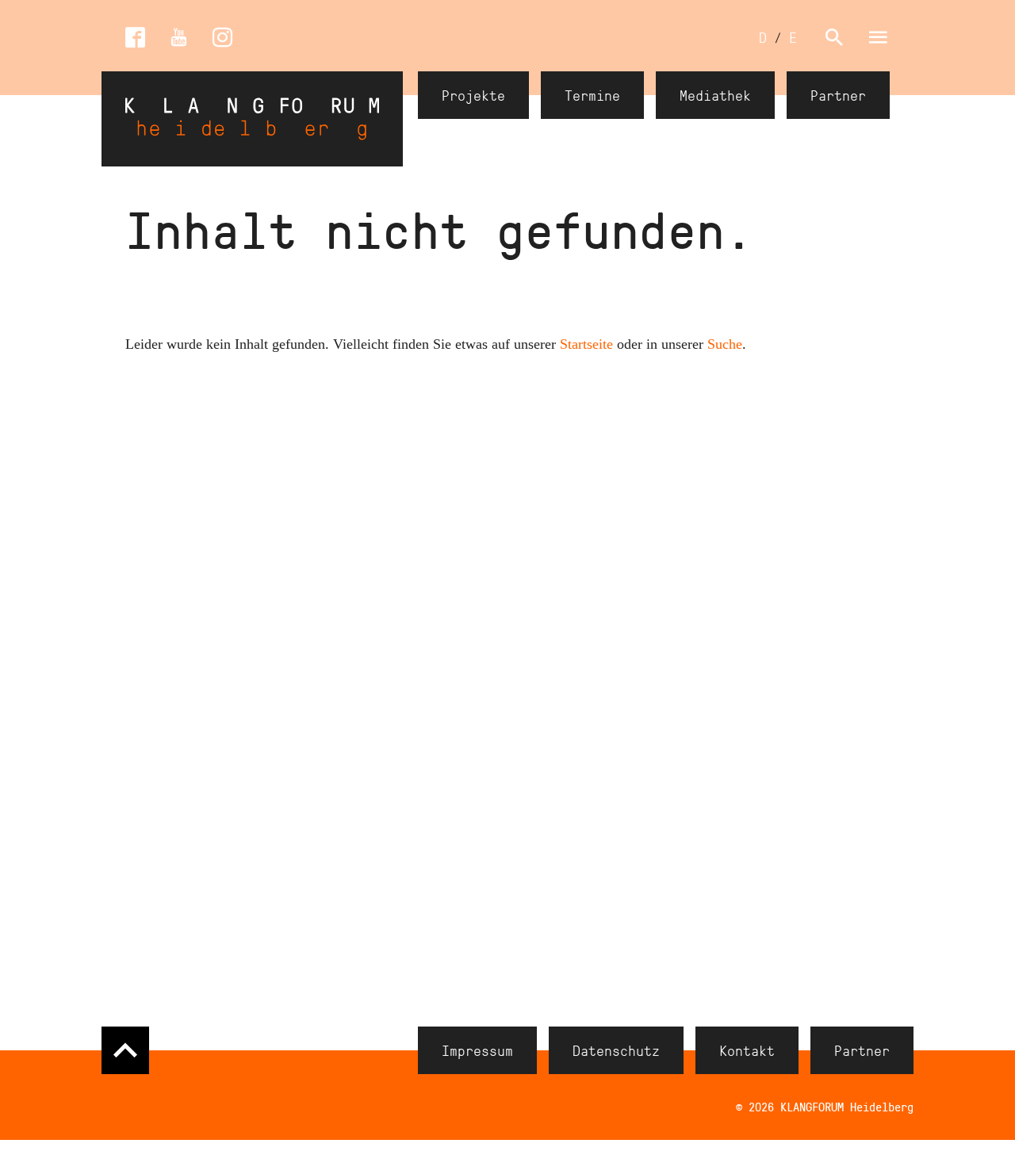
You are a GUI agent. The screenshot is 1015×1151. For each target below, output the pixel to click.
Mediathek (715, 95)
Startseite (586, 344)
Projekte (473, 95)
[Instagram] (222, 37)
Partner (838, 95)
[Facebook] (135, 37)
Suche (724, 344)
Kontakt (747, 1050)
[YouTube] (179, 37)
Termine (592, 95)
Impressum (477, 1050)
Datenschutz (616, 1050)
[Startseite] (252, 118)
